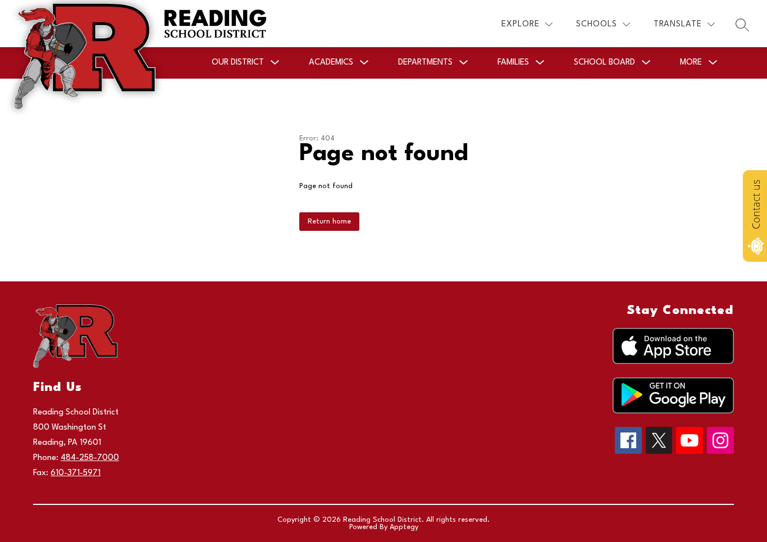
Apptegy (404, 527)
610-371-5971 (76, 473)
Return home (329, 221)
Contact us (756, 204)
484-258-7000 (90, 458)
